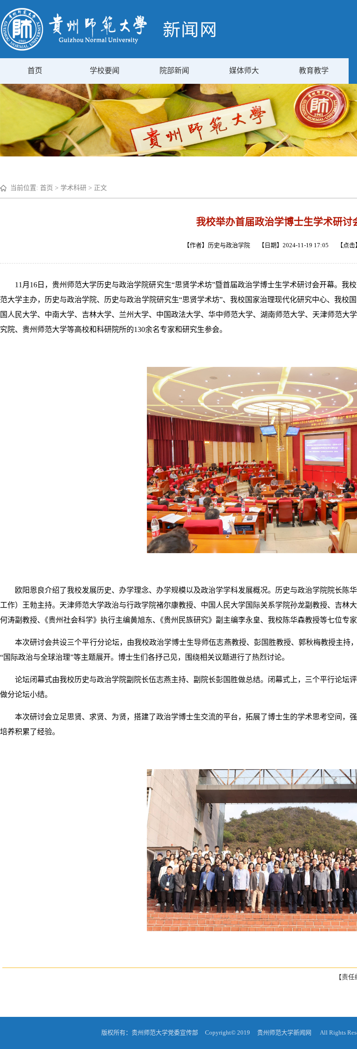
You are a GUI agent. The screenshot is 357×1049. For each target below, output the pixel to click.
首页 (34, 70)
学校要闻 (104, 70)
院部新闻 (174, 70)
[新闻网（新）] (108, 48)
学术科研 (73, 187)
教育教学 (314, 70)
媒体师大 (244, 70)
